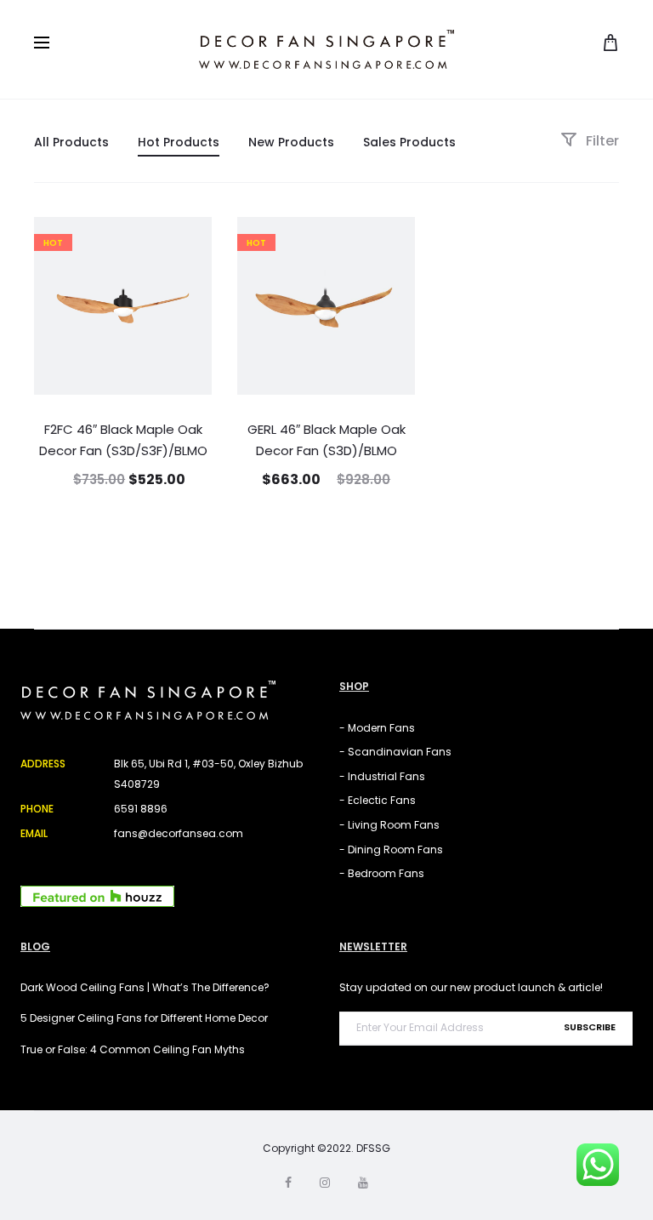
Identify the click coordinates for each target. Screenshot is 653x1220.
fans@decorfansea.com (178, 833)
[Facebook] (288, 1183)
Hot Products (178, 142)
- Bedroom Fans (381, 873)
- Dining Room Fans (391, 849)
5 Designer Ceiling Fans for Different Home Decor (144, 1018)
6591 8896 (141, 808)
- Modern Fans (377, 728)
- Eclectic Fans (377, 800)
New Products (291, 142)
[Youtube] (363, 1183)
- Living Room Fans (389, 825)
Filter (600, 141)
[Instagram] (325, 1183)
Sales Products (409, 142)
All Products (71, 142)
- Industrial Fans (382, 776)
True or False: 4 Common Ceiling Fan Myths (132, 1049)
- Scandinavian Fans (395, 751)
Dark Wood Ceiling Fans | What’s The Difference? (145, 987)
